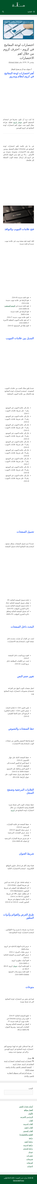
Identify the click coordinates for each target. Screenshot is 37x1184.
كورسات (30, 1163)
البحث (30, 1088)
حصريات (30, 1156)
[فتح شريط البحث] (3, 12)
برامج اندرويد (28, 1145)
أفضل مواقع (28, 1110)
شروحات (29, 1159)
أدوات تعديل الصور (26, 1107)
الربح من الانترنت (26, 1117)
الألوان (30, 1114)
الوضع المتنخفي (9, 306)
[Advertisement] (18, 98)
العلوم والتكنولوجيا (26, 1135)
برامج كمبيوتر (28, 1149)
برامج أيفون (28, 1142)
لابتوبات (30, 1166)
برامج (31, 1138)
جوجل (15, 966)
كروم (13, 810)
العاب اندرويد (28, 1124)
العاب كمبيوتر (28, 1131)
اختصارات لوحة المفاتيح (23, 1061)
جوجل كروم (17, 122)
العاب (31, 1121)
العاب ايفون (28, 1128)
